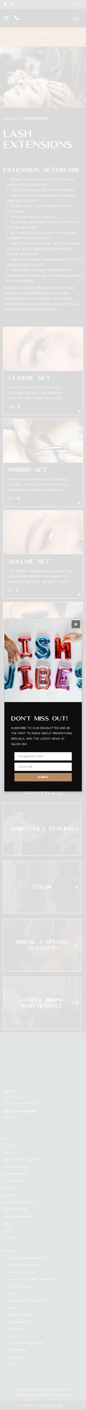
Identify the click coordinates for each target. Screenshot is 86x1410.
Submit (43, 777)
